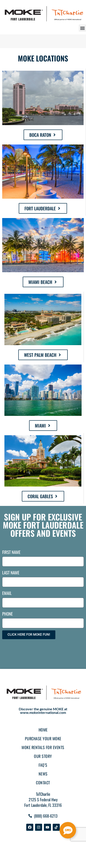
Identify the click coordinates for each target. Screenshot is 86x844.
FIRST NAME (11, 552)
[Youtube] (47, 827)
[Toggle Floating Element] (68, 830)
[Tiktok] (56, 827)
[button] (82, 28)
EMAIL (7, 593)
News (43, 774)
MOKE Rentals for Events (43, 747)
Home (43, 730)
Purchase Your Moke (43, 738)
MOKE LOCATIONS (43, 58)
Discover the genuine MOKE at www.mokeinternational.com (43, 710)
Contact (43, 782)
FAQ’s (43, 765)
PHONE (7, 614)
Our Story (43, 756)
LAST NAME (10, 572)
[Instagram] (38, 827)
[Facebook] (29, 827)
